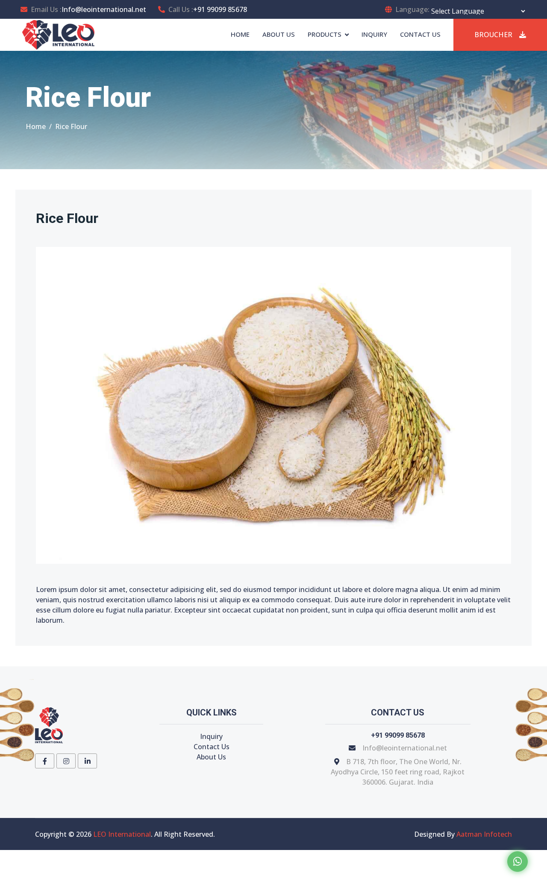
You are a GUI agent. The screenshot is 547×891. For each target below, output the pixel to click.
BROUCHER (493, 34)
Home (36, 126)
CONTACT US (420, 34)
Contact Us (211, 746)
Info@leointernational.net (104, 9)
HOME (240, 34)
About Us (211, 757)
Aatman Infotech (484, 834)
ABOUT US (278, 34)
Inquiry (211, 736)
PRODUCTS (324, 34)
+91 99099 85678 (220, 9)
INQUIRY (374, 34)
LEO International (122, 834)
